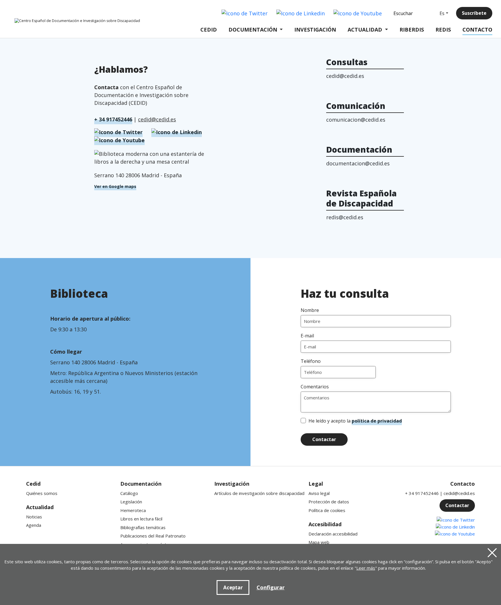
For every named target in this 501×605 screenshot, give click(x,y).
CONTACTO (477, 29)
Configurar (271, 587)
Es (442, 13)
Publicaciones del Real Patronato (153, 536)
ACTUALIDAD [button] (365, 29)
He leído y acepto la (355, 421)
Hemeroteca (133, 510)
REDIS (443, 29)
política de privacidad (377, 421)
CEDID (208, 29)
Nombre (310, 310)
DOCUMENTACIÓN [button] (252, 29)
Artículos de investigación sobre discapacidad (259, 493)
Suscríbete (474, 13)
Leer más (365, 568)
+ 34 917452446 (113, 119)
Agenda (33, 525)
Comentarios (315, 386)
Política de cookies (326, 510)
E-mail (307, 335)
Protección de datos (328, 502)
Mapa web (318, 542)
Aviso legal (319, 493)
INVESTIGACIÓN (315, 29)
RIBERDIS (412, 29)
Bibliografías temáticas (143, 527)
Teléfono (311, 361)
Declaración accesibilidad (332, 534)
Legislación (131, 502)
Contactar (324, 439)
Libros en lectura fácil (141, 519)
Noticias (34, 517)
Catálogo (129, 493)
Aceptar (233, 587)
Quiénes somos (41, 493)
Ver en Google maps (115, 186)
